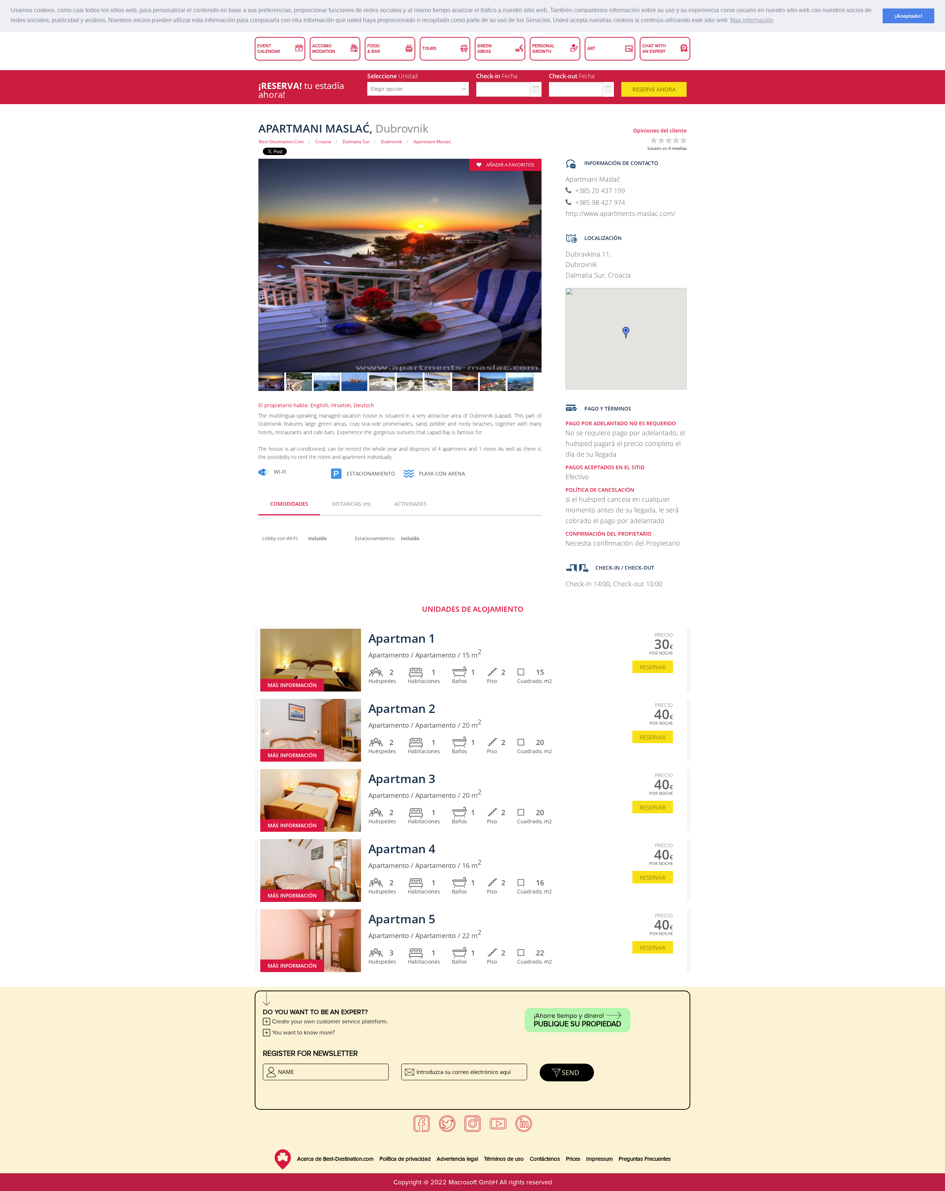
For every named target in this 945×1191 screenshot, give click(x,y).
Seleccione (392, 76)
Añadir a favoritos (509, 164)
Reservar (653, 667)
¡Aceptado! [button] (908, 16)
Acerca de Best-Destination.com (335, 1159)
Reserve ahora (654, 89)
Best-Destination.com (281, 141)
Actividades (410, 503)
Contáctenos (545, 1159)
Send (570, 1072)
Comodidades (289, 503)
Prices (573, 1159)
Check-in (496, 76)
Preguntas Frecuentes (645, 1159)
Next (554, 270)
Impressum (599, 1159)
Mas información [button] (751, 20)
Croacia (323, 141)
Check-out (571, 76)
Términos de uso (504, 1159)
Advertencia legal (457, 1159)
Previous (245, 270)
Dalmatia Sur (356, 141)
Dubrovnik (391, 141)
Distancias (351, 503)
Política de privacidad (405, 1159)
